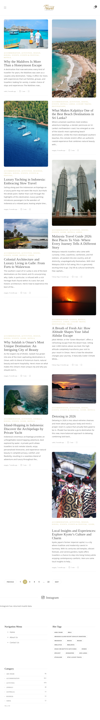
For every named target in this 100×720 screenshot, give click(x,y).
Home (12, 632)
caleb (5, 91)
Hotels (7, 57)
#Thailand (58, 657)
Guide (63, 232)
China (26, 701)
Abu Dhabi (26, 674)
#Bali (70, 632)
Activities (26, 53)
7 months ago (13, 465)
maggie (54, 150)
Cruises (8, 173)
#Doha (69, 641)
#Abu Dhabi (58, 632)
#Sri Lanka (83, 653)
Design (36, 53)
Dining (7, 55)
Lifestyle (57, 322)
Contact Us (14, 642)
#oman (84, 649)
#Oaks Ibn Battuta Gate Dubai (65, 649)
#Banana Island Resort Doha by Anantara (70, 636)
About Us (14, 637)
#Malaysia (58, 645)
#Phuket (57, 653)
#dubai (79, 641)
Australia (26, 692)
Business (37, 171)
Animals (37, 419)
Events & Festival (29, 55)
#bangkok (58, 641)
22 (48, 582)
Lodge (72, 104)
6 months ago (12, 91)
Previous (10, 582)
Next (57, 582)
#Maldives (70, 645)
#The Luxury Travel (74, 657)
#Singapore (70, 653)
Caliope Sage (56, 277)
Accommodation (12, 53)
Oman (69, 324)
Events (15, 55)
